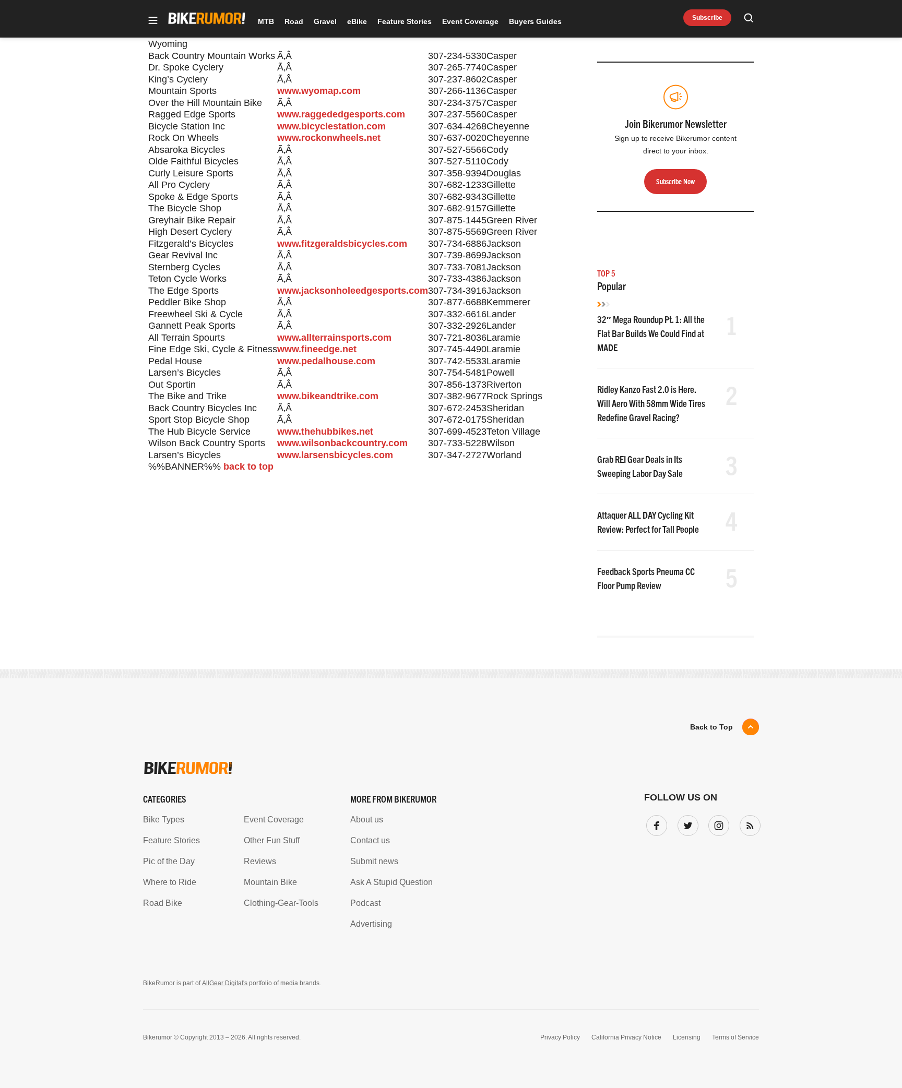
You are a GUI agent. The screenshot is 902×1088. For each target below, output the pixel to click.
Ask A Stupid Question (391, 882)
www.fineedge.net (317, 349)
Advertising (371, 923)
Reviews (260, 861)
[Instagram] (716, 823)
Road (293, 21)
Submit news (374, 861)
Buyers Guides (535, 21)
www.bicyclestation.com (331, 126)
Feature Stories (404, 21)
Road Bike (162, 903)
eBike (357, 21)
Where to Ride (169, 882)
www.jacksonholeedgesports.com (352, 290)
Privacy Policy (560, 1037)
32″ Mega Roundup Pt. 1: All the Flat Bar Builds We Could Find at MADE (651, 333)
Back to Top (711, 727)
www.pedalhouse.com (326, 361)
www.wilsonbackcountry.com (342, 443)
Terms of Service (735, 1037)
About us (366, 819)
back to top (248, 466)
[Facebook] (654, 823)
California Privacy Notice (626, 1037)
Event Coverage (470, 21)
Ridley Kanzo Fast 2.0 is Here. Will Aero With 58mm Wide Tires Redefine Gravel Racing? (651, 403)
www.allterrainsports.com (334, 337)
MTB (266, 21)
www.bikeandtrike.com (327, 396)
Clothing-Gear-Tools (281, 903)
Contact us (370, 840)
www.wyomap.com (319, 91)
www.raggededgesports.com (341, 114)
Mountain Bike (270, 882)
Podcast (365, 903)
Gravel (325, 21)
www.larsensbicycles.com (335, 455)
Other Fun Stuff (272, 840)
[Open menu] (153, 21)
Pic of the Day (169, 861)
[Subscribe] (748, 823)
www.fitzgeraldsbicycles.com (342, 243)
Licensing (687, 1037)
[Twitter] (685, 823)
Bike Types (163, 819)
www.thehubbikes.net (325, 431)
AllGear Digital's (224, 983)
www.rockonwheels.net (329, 138)
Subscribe (707, 17)
